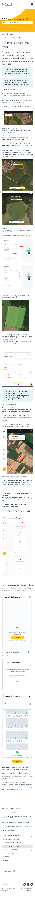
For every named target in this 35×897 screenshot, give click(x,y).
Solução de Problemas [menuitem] (10, 850)
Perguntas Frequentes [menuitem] (10, 853)
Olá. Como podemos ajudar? (15, 19)
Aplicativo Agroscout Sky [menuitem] (11, 839)
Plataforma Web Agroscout (11, 38)
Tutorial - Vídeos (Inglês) (9, 830)
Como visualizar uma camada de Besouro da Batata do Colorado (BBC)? (16, 817)
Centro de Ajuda (7, 34)
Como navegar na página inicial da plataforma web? (16, 812)
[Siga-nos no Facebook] (24, 884)
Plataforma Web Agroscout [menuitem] (12, 846)
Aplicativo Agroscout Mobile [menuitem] (12, 843)
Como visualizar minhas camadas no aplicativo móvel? (17, 826)
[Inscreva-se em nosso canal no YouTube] (31, 884)
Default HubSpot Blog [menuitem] (9, 871)
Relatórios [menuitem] (6, 856)
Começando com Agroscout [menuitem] (12, 836)
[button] (31, 836)
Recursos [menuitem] (6, 860)
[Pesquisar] (31, 22)
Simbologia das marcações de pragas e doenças (15, 822)
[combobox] (16, 22)
